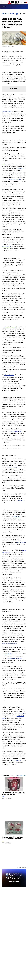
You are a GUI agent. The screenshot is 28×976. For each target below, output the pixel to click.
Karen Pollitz (8, 654)
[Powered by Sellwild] (24, 867)
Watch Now (23, 2)
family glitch (20, 168)
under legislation (21, 542)
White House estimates (15, 179)
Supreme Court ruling (17, 431)
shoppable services (15, 760)
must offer (22, 714)
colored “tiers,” (17, 516)
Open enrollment (6, 111)
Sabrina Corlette (6, 246)
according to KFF (12, 468)
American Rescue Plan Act (9, 644)
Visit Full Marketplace (21, 775)
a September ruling (9, 375)
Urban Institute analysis (10, 327)
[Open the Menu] (2, 2)
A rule (3, 164)
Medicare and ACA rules (15, 658)
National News (8, 13)
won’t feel (20, 500)
